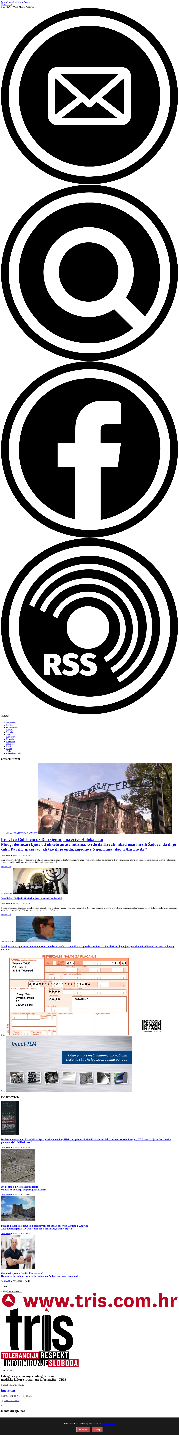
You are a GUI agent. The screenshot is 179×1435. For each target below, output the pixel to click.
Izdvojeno (10, 744)
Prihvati (83, 1429)
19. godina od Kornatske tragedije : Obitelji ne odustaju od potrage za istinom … (25, 1188)
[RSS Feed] (89, 713)
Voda (8, 751)
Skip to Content (23, 2)
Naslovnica (11, 723)
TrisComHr (5, 855)
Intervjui (9, 732)
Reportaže (10, 741)
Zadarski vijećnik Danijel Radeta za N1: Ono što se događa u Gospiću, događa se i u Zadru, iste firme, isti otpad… (40, 1274)
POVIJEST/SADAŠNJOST (25, 833)
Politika (9, 725)
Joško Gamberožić (11, 1401)
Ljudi (8, 746)
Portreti (9, 748)
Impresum (8, 1390)
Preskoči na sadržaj (9, 2)
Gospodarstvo (12, 727)
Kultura (9, 730)
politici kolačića (108, 1423)
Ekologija (10, 739)
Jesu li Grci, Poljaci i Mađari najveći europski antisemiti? (31, 898)
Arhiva (4, 1291)
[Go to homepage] (89, 1337)
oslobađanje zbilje (13, 753)
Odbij (97, 1429)
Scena (8, 734)
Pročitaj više (6, 867)
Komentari (10, 737)
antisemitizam (6, 833)
